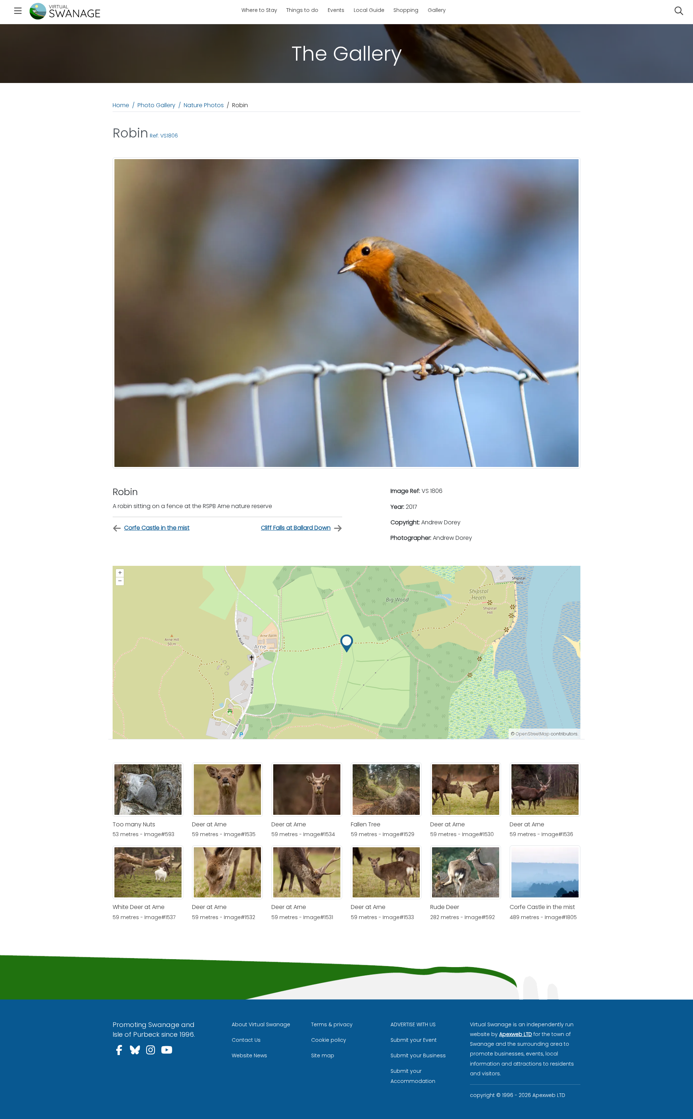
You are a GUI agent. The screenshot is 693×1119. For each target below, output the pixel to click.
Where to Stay (259, 10)
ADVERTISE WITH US (413, 1024)
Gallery (437, 10)
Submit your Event (414, 1040)
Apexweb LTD (515, 1034)
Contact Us (246, 1040)
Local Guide (369, 10)
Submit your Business (418, 1055)
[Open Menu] (18, 12)
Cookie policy (328, 1040)
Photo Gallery (156, 105)
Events (336, 10)
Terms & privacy (332, 1024)
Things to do (302, 10)
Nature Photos (204, 105)
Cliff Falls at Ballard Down (296, 528)
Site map (322, 1055)
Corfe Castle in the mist (156, 528)
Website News (249, 1055)
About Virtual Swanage (261, 1024)
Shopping (405, 10)
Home (121, 105)
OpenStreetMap (533, 734)
